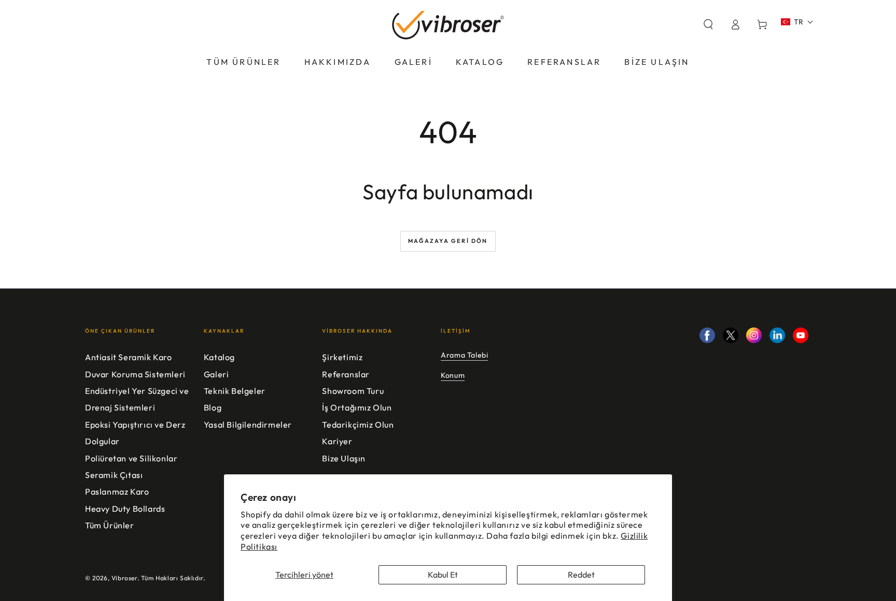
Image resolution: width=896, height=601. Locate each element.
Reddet (581, 574)
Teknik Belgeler (234, 391)
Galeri (216, 374)
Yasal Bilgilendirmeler (248, 424)
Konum (453, 375)
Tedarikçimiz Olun (358, 424)
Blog (212, 407)
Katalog (219, 357)
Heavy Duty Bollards (125, 508)
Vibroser (124, 578)
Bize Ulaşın (344, 458)
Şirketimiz (342, 357)
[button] (708, 24)
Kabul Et (443, 574)
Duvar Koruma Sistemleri (135, 374)
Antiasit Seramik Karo (128, 357)
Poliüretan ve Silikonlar (131, 458)
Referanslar (346, 374)
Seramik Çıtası (114, 475)
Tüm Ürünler (109, 525)
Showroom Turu (353, 391)
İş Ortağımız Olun (356, 407)
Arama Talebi (464, 355)
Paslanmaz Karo (117, 491)
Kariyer (337, 441)
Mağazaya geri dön (447, 240)
